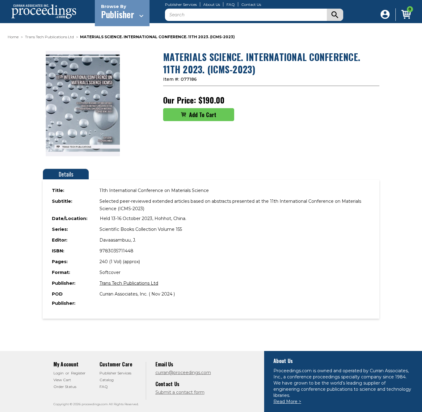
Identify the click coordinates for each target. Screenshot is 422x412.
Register (78, 373)
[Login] (385, 14)
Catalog (106, 379)
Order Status (64, 386)
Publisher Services (181, 4)
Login (58, 373)
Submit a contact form (180, 392)
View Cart (62, 379)
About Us (211, 4)
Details (66, 174)
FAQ (230, 4)
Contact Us (251, 4)
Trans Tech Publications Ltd (128, 283)
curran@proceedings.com (183, 372)
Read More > (287, 401)
